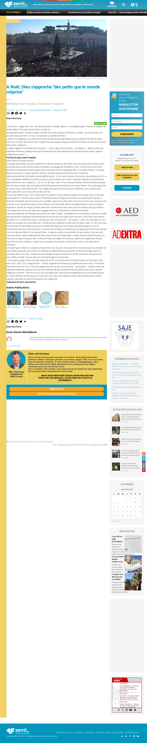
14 (123, 507)
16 (131, 507)
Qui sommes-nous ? (64, 732)
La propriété (78, 732)
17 (135, 507)
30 (131, 516)
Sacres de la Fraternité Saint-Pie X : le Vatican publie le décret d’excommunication (131, 417)
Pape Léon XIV (38, 4)
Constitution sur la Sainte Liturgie (59, 12)
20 (118, 511)
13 (118, 507)
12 (114, 507)
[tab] (119, 680)
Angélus (9, 21)
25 (140, 511)
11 (140, 503)
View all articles (13, 346)
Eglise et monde (65, 4)
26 (114, 516)
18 (140, 507)
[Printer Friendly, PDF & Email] (100, 123)
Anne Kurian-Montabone (40, 110)
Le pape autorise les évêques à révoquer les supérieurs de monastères (130, 466)
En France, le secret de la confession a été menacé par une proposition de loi (130, 453)
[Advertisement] (57, 419)
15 (127, 507)
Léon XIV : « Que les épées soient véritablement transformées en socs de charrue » (126, 395)
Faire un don (88, 4)
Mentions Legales (104, 732)
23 (131, 511)
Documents (77, 4)
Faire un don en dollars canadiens (57, 394)
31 (135, 516)
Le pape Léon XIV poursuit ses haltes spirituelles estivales (117, 579)
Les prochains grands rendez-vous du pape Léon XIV (118, 562)
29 (127, 516)
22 (127, 511)
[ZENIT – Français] (18, 5)
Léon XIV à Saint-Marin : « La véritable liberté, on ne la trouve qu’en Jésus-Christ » (126, 366)
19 (114, 511)
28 (123, 516)
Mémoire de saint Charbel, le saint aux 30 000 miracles (131, 440)
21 (123, 511)
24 (135, 511)
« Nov (114, 521)
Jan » (119, 521)
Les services (90, 732)
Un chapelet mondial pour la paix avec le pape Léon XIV (131, 429)
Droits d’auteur (118, 732)
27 (118, 516)
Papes (16, 21)
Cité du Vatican (51, 4)
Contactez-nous (132, 732)
